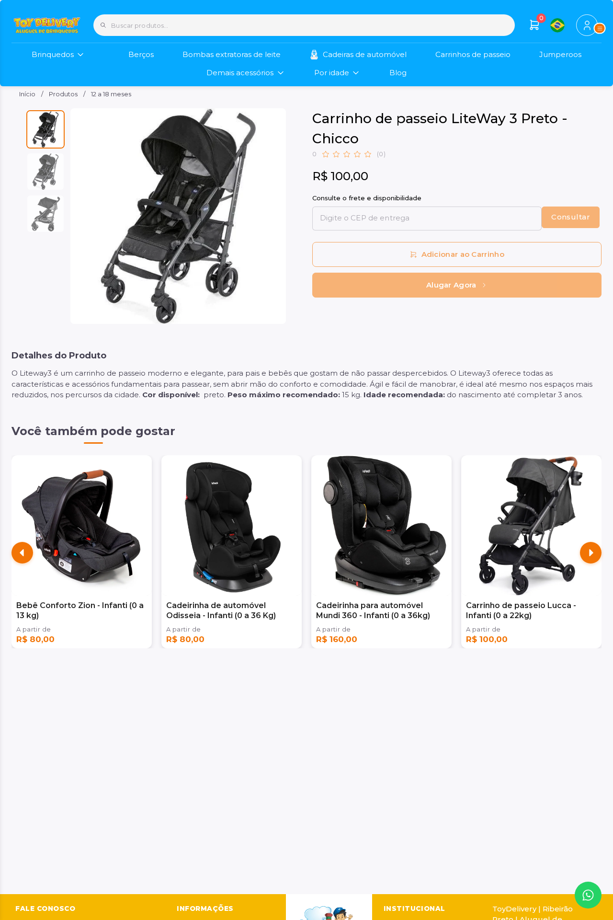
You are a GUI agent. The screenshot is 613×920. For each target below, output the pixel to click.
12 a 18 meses (111, 94)
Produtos (63, 94)
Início (27, 94)
